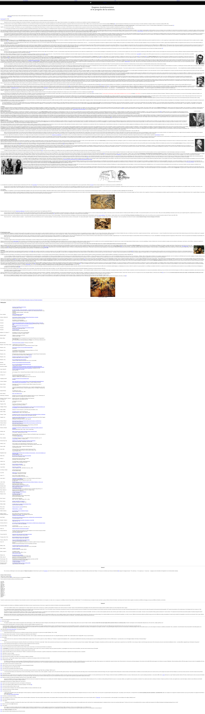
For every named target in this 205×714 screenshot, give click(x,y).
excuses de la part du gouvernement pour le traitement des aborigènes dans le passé (77, 159)
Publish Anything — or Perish (17, 508)
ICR (17, 532)
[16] (1, 656)
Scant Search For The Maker (17, 478)
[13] (100, 57)
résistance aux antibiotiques (56, 134)
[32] (14, 259)
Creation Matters (15, 438)
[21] (111, 117)
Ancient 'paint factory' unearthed (17, 314)
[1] (114, 23)
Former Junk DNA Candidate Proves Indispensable (21, 539)
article (164, 674)
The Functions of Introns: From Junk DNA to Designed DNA (22, 347)
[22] (20, 143)
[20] (160, 111)
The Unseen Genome (16, 411)
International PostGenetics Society (34, 60)
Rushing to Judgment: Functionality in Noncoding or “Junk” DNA (23, 520)
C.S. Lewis (9, 16)
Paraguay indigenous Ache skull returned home (20, 325)
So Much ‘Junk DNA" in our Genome (18, 501)
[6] (162, 48)
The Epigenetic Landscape (16, 487)
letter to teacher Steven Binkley (13, 694)
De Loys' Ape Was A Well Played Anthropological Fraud (21, 364)
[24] (42, 150)
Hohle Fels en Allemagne (20, 211)
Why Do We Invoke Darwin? (11, 629)
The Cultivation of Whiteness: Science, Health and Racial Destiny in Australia (25, 317)
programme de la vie (14, 87)
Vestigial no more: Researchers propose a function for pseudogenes (23, 440)
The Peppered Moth (15, 329)
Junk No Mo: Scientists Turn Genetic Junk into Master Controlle (23, 327)
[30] (32, 251)
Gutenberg (46, 570)
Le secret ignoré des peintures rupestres (19, 491)
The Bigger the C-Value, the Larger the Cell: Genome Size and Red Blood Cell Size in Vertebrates (28, 414)
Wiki (31, 684)
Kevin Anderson (157, 134)
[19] (122, 108)
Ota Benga (118, 154)
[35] (80, 263)
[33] (84, 259)
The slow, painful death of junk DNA (18, 369)
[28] (121, 246)
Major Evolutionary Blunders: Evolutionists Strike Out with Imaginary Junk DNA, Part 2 (26, 422)
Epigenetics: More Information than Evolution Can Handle (22, 534)
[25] (104, 153)
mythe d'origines (16, 241)
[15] (1, 654)
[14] (100, 84)
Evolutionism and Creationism (17, 493)
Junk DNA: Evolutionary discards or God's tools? (20, 545)
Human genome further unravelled (18, 342)
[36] (19, 266)
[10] (138, 56)
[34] (34, 263)
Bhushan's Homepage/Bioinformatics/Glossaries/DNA (21, 362)
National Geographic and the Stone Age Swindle (20, 528)
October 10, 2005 (20, 435)
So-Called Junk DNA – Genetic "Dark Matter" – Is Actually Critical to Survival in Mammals (27, 309)
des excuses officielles (190, 161)
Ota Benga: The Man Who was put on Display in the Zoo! (22, 356)
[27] (53, 213)
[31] (132, 251)
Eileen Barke (28, 264)
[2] (173, 25)
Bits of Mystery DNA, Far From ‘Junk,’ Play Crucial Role (21, 455)
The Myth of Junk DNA (16, 548)
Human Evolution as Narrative (17, 464)
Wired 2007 (46, 87)
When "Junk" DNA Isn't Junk (17, 393)
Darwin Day (98, 697)
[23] (63, 143)
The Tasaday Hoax (185, 246)
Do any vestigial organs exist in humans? (19, 359)
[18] (92, 91)
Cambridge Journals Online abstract (18, 515)
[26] (87, 156)
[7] (29, 52)
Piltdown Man (14, 472)
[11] (145, 56)
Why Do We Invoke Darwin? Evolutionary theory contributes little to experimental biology (27, 517)
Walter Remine (127, 61)
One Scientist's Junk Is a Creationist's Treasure (20, 510)
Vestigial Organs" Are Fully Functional (79, 109)
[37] (162, 272)
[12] (8, 57)
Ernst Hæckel (34, 184)
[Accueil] (104, 3)
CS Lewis (91, 184)
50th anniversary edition (17, 553)
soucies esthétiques (102, 215)
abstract (30, 354)
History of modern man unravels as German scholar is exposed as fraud (24, 431)
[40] (11, 576)
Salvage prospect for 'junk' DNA (17, 506)
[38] (125, 275)
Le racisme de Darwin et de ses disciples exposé (20, 378)
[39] (118, 570)
